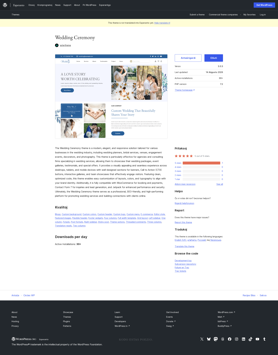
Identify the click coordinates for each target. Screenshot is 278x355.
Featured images (63, 218)
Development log (183, 260)
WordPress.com (226, 312)
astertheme (65, 45)
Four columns (110, 218)
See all (219, 184)
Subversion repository (185, 264)
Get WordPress (264, 5)
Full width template (127, 218)
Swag (170, 326)
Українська (215, 240)
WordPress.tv (122, 326)
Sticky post (103, 222)
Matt (221, 317)
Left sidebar (154, 218)
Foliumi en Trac (182, 267)
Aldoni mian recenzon (185, 184)
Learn (117, 312)
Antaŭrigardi (188, 57)
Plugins (66, 321)
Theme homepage (184, 90)
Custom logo (119, 214)
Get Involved (172, 312)
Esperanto (44, 339)
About (14, 312)
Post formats (77, 222)
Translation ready (63, 225)
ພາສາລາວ (192, 240)
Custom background (71, 214)
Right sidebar (90, 222)
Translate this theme (184, 246)
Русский (202, 240)
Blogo (58, 214)
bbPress (223, 321)
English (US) (180, 240)
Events (169, 317)
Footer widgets (95, 218)
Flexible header (79, 218)
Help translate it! (162, 23)
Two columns (79, 225)
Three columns (154, 222)
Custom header (104, 214)
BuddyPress (225, 326)
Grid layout (142, 218)
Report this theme (183, 222)
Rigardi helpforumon (184, 203)
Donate (171, 321)
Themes (15, 14)
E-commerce (147, 214)
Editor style (159, 214)
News (14, 317)
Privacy (15, 326)
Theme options (117, 222)
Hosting (15, 321)
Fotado (66, 222)
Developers (120, 321)
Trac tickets (180, 271)
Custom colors (89, 214)
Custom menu (133, 214)
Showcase (68, 312)
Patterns (67, 326)
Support (118, 317)
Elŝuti (214, 57)
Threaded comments (136, 222)
